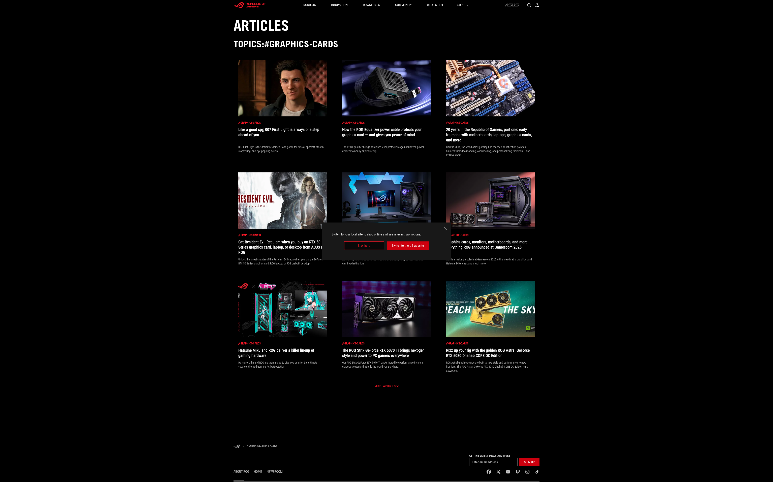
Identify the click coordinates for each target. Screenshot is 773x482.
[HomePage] (237, 447)
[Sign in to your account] (537, 5)
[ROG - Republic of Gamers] (250, 5)
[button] (529, 462)
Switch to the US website (408, 246)
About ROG (241, 472)
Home (258, 472)
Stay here (364, 246)
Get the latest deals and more (489, 455)
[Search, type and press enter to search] (529, 5)
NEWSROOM (275, 472)
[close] (445, 228)
